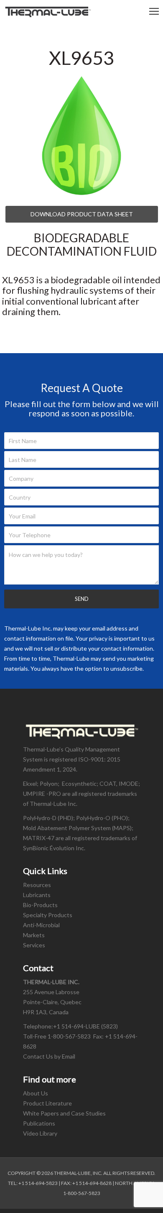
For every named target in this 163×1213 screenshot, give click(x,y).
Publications (39, 1123)
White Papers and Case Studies (64, 1113)
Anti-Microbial (41, 924)
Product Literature (47, 1103)
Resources (37, 884)
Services (34, 945)
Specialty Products (47, 914)
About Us (35, 1093)
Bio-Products (40, 904)
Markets (34, 935)
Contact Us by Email (49, 1056)
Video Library (40, 1133)
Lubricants (37, 894)
